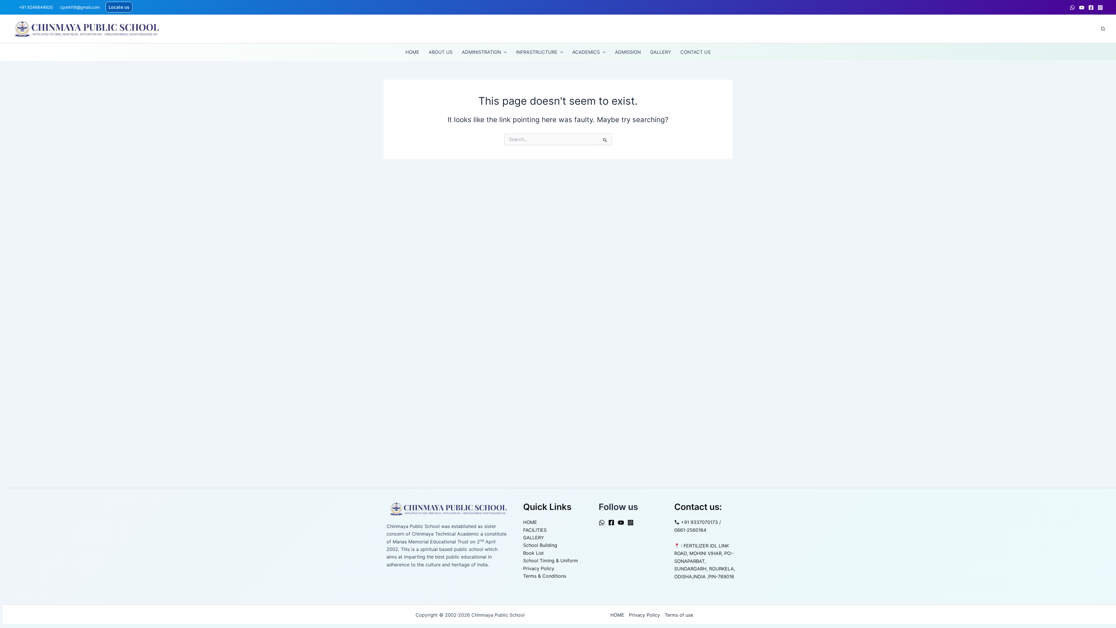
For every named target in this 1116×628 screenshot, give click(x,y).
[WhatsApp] (1072, 7)
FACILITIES (535, 530)
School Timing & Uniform (550, 560)
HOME (530, 522)
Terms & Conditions (544, 576)
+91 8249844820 (36, 7)
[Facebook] (1091, 7)
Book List (533, 553)
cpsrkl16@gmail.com (80, 7)
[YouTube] (1081, 7)
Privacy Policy (538, 568)
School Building (540, 545)
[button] (119, 7)
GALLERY (533, 537)
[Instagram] (1100, 7)
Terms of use (679, 615)
